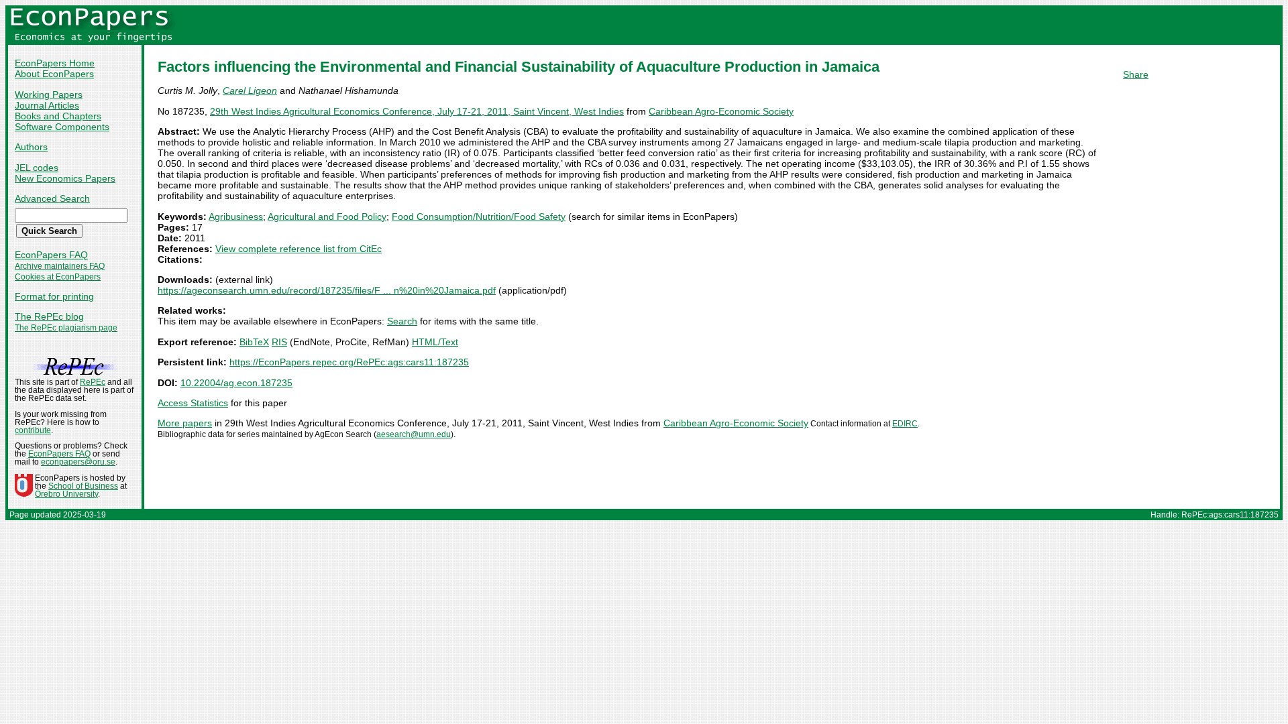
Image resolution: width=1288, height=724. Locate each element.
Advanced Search (52, 198)
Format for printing (54, 296)
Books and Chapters (58, 116)
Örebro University (66, 494)
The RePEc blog (49, 316)
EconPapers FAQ (51, 254)
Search (402, 321)
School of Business (83, 486)
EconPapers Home (55, 63)
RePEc (92, 382)
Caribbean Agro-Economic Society (721, 111)
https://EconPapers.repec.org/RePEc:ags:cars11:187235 (349, 362)
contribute (33, 430)
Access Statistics (193, 403)
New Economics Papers (65, 178)
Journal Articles (47, 105)
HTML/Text (435, 342)
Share (1135, 74)
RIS (279, 342)
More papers (185, 423)
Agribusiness (236, 216)
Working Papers (49, 94)
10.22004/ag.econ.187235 (236, 382)
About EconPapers (54, 73)
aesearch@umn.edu (413, 434)
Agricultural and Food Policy (327, 216)
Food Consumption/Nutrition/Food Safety (479, 216)
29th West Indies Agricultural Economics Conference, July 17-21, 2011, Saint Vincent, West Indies (417, 111)
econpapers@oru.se (78, 462)
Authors (31, 146)
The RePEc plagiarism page (66, 328)
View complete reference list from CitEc (298, 248)
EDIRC (905, 424)
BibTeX (254, 342)
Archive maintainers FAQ (60, 266)
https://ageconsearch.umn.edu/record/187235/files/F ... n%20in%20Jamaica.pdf (327, 290)
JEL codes (36, 167)
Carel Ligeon (250, 90)
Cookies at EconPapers (58, 277)
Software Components (62, 126)
